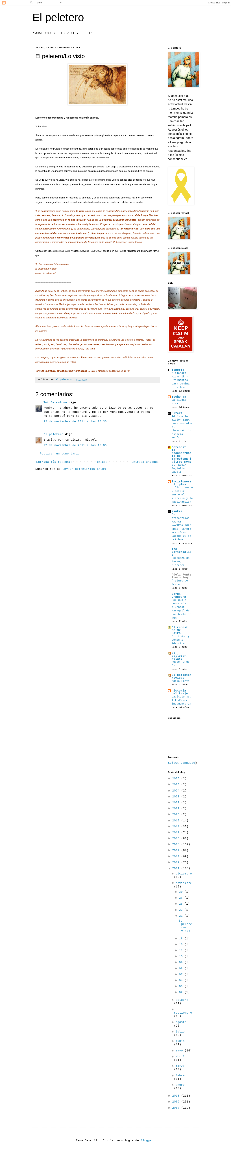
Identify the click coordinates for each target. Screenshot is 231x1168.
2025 (176, 784)
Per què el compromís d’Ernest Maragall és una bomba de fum (181, 609)
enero (180, 1085)
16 (181, 944)
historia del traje (180, 692)
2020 (176, 814)
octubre (182, 1000)
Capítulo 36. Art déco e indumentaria (181, 700)
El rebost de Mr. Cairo (180, 630)
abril (180, 1056)
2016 (176, 838)
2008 (176, 1108)
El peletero (58, 17)
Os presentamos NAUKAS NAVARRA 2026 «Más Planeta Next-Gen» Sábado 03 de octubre (181, 527)
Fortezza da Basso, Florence (180, 561)
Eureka (177, 413)
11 (181, 950)
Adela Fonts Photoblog (181, 576)
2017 (176, 832)
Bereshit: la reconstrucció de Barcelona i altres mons (181, 454)
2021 (176, 808)
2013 (176, 856)
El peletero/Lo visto (185, 926)
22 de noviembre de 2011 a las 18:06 (75, 445)
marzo (180, 1066)
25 (181, 903)
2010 (176, 1095)
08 (181, 968)
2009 (176, 1101)
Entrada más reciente (54, 462)
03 (181, 986)
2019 (176, 820)
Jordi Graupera (179, 595)
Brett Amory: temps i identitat (181, 640)
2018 (176, 826)
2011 (176, 868)
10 (181, 956)
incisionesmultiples (181, 483)
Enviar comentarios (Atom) (85, 469)
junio (180, 1041)
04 (181, 980)
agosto (181, 1022)
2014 (176, 850)
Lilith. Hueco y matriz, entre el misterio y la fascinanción (182, 495)
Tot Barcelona (55, 402)
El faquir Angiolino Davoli (179, 468)
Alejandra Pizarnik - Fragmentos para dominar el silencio (181, 380)
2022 (176, 802)
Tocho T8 (179, 397)
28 (181, 898)
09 (181, 962)
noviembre (184, 883)
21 (181, 916)
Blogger (147, 1140)
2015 (176, 844)
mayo (180, 1050)
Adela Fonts (180, 681)
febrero (182, 1075)
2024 (176, 790)
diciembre (184, 873)
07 (181, 974)
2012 (176, 862)
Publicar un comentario (60, 453)
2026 (176, 778)
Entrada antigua (145, 462)
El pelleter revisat (181, 676)
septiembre (183, 1012)
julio (180, 1031)
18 (181, 938)
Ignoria (178, 370)
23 (181, 910)
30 (181, 892)
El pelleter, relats (180, 655)
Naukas (177, 511)
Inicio (102, 462)
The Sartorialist (181, 552)
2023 (176, 796)
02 (181, 992)
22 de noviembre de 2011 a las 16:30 (75, 421)
